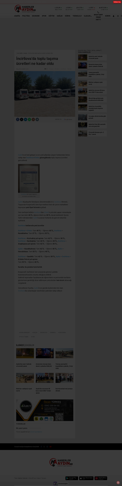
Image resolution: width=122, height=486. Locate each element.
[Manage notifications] (118, 482)
